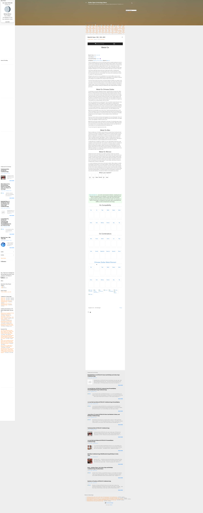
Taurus (96, 238)
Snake (119, 210)
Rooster (108, 222)
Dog (113, 222)
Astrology (102, 43)
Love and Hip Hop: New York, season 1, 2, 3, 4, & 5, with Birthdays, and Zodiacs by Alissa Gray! (103, 498)
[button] (122, 37)
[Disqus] (105, 326)
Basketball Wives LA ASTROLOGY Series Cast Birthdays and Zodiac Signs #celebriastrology (5, 204)
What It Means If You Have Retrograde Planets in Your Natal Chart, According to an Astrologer (6, 186)
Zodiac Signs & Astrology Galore (97, 2)
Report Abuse (3, 258)
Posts (3, 286)
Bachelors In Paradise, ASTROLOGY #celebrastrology (99, 481)
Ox (96, 210)
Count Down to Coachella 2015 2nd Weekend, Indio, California (7, 314)
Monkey (102, 222)
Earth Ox (101, 60)
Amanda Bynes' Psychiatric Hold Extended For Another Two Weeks (7, 325)
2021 (99, 55)
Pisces (119, 251)
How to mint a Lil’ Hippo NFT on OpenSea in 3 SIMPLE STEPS (6, 346)
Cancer (108, 238)
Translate (129, 12)
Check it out (3, 297)
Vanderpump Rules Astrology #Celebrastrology (95, 500)
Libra (91, 251)
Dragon (113, 210)
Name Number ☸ (93, 195)
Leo (113, 238)
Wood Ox (94, 60)
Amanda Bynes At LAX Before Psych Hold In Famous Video (6, 322)
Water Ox (108, 60)
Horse (91, 222)
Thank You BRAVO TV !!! (5, 319)
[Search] (132, 3)
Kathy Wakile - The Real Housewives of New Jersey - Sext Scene (7, 317)
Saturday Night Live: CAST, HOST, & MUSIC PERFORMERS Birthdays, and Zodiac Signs (101, 499)
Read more (120, 385)
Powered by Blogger (109, 502)
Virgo (119, 238)
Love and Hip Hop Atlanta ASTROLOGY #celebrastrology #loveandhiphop (104, 402)
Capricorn (108, 251)
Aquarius (113, 251)
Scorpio (96, 251)
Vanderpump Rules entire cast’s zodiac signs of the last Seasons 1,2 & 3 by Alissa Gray (102, 497)
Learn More (7, 21)
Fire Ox (98, 60)
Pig (119, 222)
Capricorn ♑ (98, 58)
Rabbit (108, 210)
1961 (97, 55)
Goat (97, 222)
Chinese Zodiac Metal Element (105, 262)
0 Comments (102, 39)
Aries (91, 238)
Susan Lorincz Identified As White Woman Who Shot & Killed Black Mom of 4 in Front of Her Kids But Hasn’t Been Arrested (7, 342)
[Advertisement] (129, 29)
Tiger (102, 210)
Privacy (121, 307)
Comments (4, 287)
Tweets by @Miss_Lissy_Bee (6, 291)
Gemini (102, 238)
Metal (95, 56)
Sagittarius (102, 251)
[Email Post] (90, 312)
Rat (91, 210)
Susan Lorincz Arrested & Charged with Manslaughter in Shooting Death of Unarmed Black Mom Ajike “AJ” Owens (7, 337)
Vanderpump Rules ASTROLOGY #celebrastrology (98, 428)
